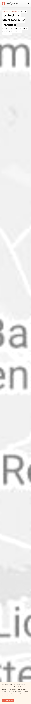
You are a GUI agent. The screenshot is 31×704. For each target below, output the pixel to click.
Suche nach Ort (13, 11)
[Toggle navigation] (28, 3)
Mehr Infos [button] (10, 696)
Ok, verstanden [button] (8, 700)
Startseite (5, 11)
